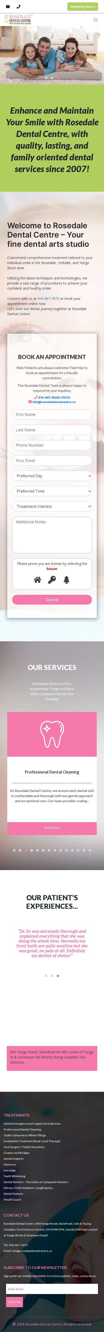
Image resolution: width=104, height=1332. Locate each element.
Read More (52, 827)
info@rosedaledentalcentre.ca (54, 402)
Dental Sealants (13, 1193)
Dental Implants (14, 1158)
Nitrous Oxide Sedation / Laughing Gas (28, 1188)
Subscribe (14, 1302)
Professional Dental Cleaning (22, 1129)
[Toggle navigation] (96, 19)
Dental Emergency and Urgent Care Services (32, 1123)
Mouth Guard (12, 1199)
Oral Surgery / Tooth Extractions (24, 1147)
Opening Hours (82, 6)
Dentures (10, 1164)
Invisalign (10, 1170)
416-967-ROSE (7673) (54, 397)
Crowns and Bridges (17, 1153)
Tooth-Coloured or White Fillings (25, 1135)
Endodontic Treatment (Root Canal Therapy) (32, 1141)
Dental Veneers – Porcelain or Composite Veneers (36, 1182)
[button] (46, 77)
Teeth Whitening (14, 1176)
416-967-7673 (48, 298)
